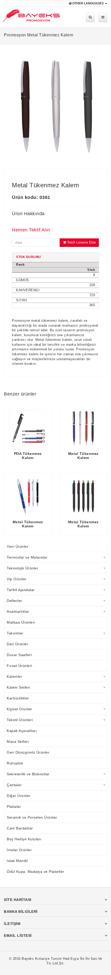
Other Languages (88, 3)
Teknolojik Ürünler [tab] (22, 568)
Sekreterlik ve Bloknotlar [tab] (28, 774)
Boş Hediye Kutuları (24, 839)
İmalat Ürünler (19, 850)
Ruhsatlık (15, 763)
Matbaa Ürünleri (21, 622)
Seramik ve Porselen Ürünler (32, 817)
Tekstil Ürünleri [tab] (20, 720)
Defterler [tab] (14, 601)
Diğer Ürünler (18, 796)
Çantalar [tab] (14, 785)
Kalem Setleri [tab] (18, 687)
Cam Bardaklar (20, 828)
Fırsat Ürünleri (19, 666)
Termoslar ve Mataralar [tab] (27, 557)
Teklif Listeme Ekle (81, 242)
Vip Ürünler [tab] (17, 579)
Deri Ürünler (17, 644)
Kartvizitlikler (18, 698)
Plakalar (14, 806)
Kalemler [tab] (14, 676)
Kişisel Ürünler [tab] (19, 709)
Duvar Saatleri (19, 655)
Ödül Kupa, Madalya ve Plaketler (35, 871)
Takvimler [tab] (15, 633)
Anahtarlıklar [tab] (18, 611)
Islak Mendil (17, 861)
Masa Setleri (18, 741)
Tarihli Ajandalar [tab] (21, 590)
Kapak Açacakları (22, 731)
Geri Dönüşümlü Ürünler (28, 752)
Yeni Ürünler (17, 546)
